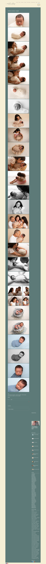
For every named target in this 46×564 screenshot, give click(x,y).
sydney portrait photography (35, 557)
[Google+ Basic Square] (34, 561)
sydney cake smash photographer (35, 549)
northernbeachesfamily (34, 541)
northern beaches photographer (35, 540)
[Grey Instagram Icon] (8, 563)
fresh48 (37, 526)
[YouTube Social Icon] (7, 563)
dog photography (34, 523)
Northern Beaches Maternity (35, 514)
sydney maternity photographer (35, 552)
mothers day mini (34, 533)
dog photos (37, 523)
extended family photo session (35, 525)
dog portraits (33, 524)
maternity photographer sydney (35, 531)
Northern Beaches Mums (34, 515)
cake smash (38, 517)
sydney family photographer (35, 551)
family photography (34, 526)
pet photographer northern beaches (35, 543)
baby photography (34, 516)
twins (38, 558)
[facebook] (6, 563)
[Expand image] (18, 20)
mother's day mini (34, 532)
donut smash (36, 524)
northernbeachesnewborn (35, 542)
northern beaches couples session (35, 535)
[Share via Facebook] (8, 399)
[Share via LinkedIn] (11, 399)
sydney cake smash (34, 548)
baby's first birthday (34, 517)
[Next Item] (38, 423)
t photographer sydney (34, 558)
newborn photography (34, 534)
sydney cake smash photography (35, 550)
